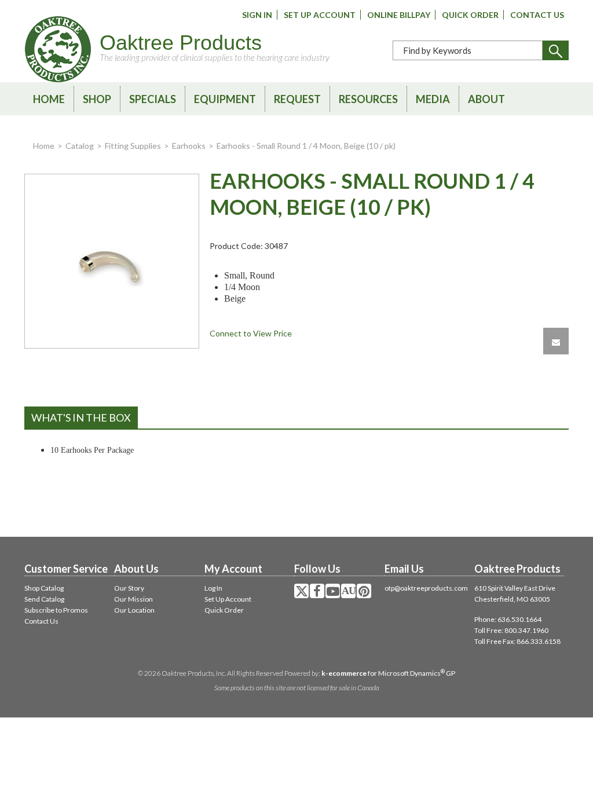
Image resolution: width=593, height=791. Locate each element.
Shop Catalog (44, 588)
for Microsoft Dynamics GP (388, 673)
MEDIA (433, 99)
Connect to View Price (251, 333)
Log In (213, 588)
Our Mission (133, 599)
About (486, 99)
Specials (152, 99)
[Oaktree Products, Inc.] (58, 49)
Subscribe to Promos (56, 610)
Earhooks (189, 146)
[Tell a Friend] (556, 341)
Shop (97, 99)
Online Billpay (398, 15)
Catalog (79, 146)
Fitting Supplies (133, 146)
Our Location (134, 610)
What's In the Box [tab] (81, 417)
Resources (368, 99)
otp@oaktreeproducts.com (426, 588)
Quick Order (470, 15)
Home (49, 99)
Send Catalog (44, 599)
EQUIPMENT (225, 99)
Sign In (257, 15)
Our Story (129, 588)
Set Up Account (320, 15)
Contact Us (537, 15)
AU (349, 590)
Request (297, 99)
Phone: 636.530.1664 (507, 619)
